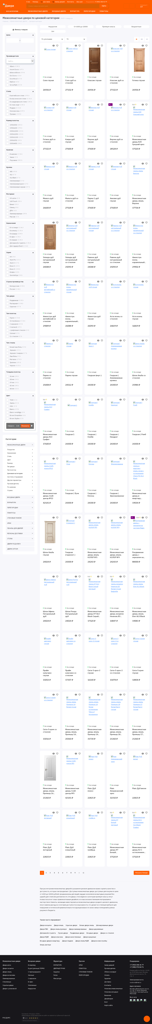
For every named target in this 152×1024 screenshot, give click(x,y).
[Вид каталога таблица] (147, 39)
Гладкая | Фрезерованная (117, 494)
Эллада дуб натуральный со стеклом (71, 259)
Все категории (12, 11)
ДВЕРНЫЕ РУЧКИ (59, 968)
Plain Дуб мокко (92, 789)
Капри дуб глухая (70, 140)
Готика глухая (138, 80)
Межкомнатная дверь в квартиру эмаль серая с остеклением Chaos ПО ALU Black (139, 496)
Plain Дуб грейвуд (92, 848)
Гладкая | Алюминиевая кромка (116, 378)
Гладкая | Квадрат (114, 435)
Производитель (13, 484)
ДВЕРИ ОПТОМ (12, 549)
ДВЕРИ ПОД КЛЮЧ (14, 544)
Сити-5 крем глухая (137, 671)
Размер (10, 463)
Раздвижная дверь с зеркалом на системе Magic (138, 555)
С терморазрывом (34, 972)
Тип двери (10, 467)
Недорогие (32, 988)
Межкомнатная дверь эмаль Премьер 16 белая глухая (50, 791)
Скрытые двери (8, 985)
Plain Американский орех (116, 790)
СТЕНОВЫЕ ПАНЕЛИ (14, 518)
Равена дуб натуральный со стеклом (116, 259)
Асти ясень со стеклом (116, 317)
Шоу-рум (80, 2)
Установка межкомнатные (113, 988)
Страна (9, 490)
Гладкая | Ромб (139, 434)
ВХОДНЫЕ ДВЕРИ (59, 11)
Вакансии (107, 995)
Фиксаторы (57, 978)
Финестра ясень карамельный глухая (71, 319)
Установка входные (111, 992)
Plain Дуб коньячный (70, 848)
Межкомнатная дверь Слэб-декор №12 (50, 495)
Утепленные (32, 985)
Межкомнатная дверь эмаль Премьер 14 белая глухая (72, 732)
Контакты (70, 2)
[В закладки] (57, 45)
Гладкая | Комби (92, 435)
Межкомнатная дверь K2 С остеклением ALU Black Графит (139, 850)
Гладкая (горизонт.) (70, 553)
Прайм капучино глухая (47, 673)
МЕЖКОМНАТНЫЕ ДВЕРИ (38, 11)
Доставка (46, 2)
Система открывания (15, 477)
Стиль (9, 456)
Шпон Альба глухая (48, 553)
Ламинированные (9, 978)
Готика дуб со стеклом (49, 140)
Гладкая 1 (69, 434)
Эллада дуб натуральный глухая (49, 259)
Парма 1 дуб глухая (93, 199)
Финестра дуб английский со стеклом (49, 319)
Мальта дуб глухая (48, 199)
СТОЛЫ (9, 539)
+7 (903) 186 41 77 (96, 2)
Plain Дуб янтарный (47, 848)
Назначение (11, 453)
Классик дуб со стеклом (117, 81)
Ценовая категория (15, 473)
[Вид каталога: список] (141, 39)
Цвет (9, 460)
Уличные (31, 975)
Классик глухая (94, 80)
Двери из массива (9, 975)
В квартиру (32, 965)
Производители (109, 968)
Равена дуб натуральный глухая (94, 259)
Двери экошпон (8, 968)
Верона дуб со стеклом (116, 140)
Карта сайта (108, 1005)
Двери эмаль (7, 972)
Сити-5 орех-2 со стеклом (116, 671)
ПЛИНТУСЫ (104, 11)
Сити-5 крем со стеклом (50, 730)
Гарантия (107, 978)
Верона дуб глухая (93, 140)
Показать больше (141, 873)
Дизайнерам (108, 999)
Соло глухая (48, 80)
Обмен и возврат (110, 972)
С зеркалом (32, 978)
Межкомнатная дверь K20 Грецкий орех (139, 141)
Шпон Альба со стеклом (139, 376)
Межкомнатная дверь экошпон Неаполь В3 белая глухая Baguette (117, 614)
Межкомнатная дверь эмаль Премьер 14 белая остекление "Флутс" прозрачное (94, 732)
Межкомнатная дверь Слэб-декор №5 (72, 790)
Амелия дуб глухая (115, 199)
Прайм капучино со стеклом (70, 673)
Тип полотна (11, 470)
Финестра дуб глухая (94, 317)
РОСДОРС (6, 1018)
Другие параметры (14, 480)
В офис (30, 982)
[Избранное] (132, 6)
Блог (106, 1002)
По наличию (11, 487)
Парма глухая (71, 375)
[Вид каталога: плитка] (136, 39)
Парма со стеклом (47, 376)
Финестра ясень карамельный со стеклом (138, 260)
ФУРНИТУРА (74, 11)
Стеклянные (7, 982)
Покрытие (11, 450)
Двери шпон (7, 965)
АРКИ (9, 523)
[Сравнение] (126, 6)
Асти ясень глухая (137, 317)
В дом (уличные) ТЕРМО (36, 968)
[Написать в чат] (147, 1019)
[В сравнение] (53, 45)
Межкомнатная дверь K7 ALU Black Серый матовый (94, 614)
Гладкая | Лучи (72, 493)
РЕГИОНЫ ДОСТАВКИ (15, 533)
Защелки (56, 972)
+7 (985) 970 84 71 (137, 967)
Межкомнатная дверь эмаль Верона (139, 200)
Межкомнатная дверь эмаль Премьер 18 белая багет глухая (117, 732)
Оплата (106, 975)
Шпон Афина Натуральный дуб (49, 614)
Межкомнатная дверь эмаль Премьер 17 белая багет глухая (139, 732)
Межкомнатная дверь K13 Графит (50, 437)
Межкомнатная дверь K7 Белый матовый (117, 850)
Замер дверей (60, 2)
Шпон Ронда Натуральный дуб (71, 614)
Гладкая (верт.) (95, 375)
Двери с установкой (10, 988)
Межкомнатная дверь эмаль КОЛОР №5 (94, 554)
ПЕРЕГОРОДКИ (89, 11)
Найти (104, 6)
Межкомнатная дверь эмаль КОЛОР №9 (117, 554)
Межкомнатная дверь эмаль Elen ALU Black (139, 614)
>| (83, 873)
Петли (55, 975)
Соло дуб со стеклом (70, 81)
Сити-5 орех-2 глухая (94, 671)
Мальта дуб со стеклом (71, 199)
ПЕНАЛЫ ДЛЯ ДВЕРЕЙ (15, 528)
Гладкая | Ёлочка (92, 494)
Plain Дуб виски (139, 788)
